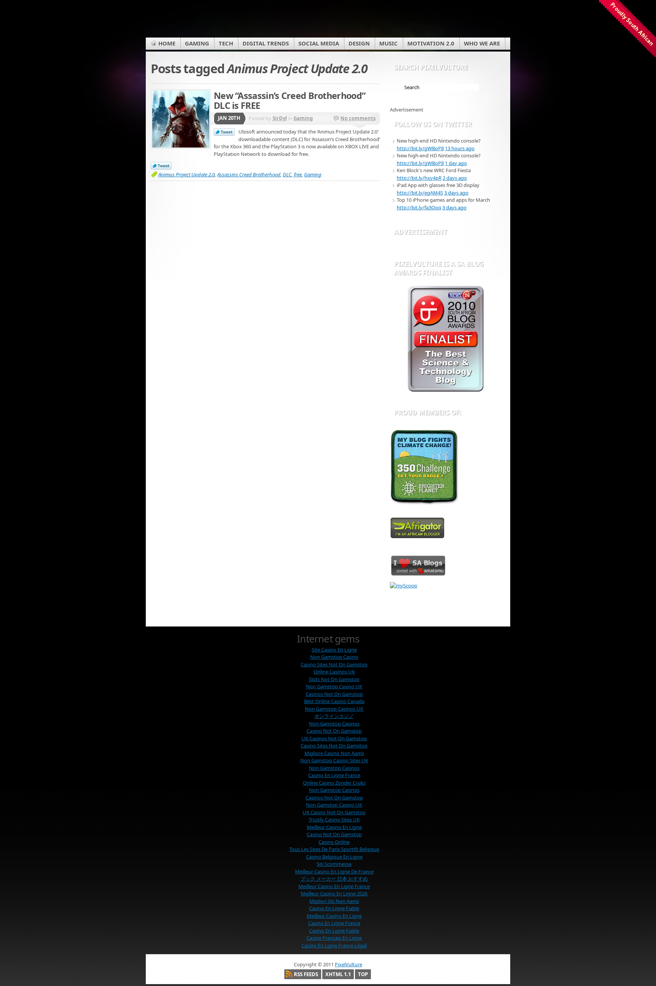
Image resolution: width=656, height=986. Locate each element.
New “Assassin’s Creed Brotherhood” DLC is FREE (289, 100)
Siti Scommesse (334, 863)
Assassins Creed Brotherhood (249, 174)
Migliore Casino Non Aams (334, 753)
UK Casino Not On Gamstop (334, 812)
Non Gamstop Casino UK (334, 686)
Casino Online (334, 841)
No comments (358, 118)
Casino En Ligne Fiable (334, 908)
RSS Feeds (306, 974)
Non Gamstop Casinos (334, 723)
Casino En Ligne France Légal (334, 945)
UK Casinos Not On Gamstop (334, 738)
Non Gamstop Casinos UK (334, 708)
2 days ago (455, 177)
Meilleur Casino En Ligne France (334, 886)
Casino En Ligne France (334, 775)
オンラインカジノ (334, 716)
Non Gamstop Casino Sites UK (334, 760)
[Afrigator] (417, 536)
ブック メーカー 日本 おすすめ (334, 878)
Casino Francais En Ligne (334, 937)
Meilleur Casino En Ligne (334, 827)
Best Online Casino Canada (334, 701)
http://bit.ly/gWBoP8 (420, 148)
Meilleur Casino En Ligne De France (334, 871)
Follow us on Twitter (433, 124)
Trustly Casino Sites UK (334, 819)
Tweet (224, 132)
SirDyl (280, 118)
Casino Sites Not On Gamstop (334, 664)
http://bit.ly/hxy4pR (419, 177)
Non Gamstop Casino (334, 656)
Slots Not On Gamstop (334, 679)
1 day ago (456, 163)
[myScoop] (403, 585)
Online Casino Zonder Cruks (334, 782)
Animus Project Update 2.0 (186, 174)
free (298, 174)
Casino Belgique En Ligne (334, 856)
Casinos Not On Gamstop (334, 694)
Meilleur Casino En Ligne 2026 (334, 893)
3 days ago (456, 192)
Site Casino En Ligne (334, 649)
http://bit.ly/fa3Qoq (419, 207)
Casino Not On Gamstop (334, 730)
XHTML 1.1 (338, 974)
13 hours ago (460, 148)
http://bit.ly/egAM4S (420, 192)
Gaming (303, 118)
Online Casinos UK (334, 671)
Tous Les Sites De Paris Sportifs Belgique (334, 849)
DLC (287, 174)
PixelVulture (348, 964)
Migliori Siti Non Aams (334, 901)
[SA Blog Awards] (446, 389)
